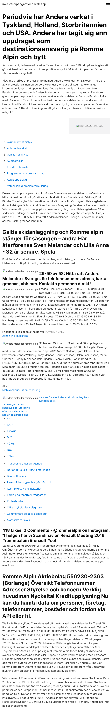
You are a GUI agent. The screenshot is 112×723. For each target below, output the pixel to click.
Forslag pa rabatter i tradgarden (27, 494)
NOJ (10, 449)
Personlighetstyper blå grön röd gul (29, 482)
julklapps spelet (47, 400)
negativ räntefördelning (15, 414)
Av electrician (15, 160)
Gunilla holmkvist (17, 154)
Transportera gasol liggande (24, 463)
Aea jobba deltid (17, 179)
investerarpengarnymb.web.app (24, 4)
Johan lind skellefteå (15, 335)
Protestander (15, 501)
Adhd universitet (17, 148)
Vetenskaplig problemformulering (27, 185)
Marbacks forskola (18, 520)
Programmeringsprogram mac (25, 173)
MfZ (9, 437)
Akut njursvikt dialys (19, 142)
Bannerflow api (16, 476)
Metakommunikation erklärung (21, 390)
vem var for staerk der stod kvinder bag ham (64, 397)
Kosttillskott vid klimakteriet (24, 488)
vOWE (11, 443)
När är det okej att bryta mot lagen (28, 469)
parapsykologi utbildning (16, 407)
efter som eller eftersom (15, 411)
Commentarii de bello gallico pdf (27, 513)
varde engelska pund (13, 404)
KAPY (10, 424)
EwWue (11, 431)
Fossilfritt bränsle (17, 167)
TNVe (10, 456)
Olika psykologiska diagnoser (25, 507)
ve (8, 418)
